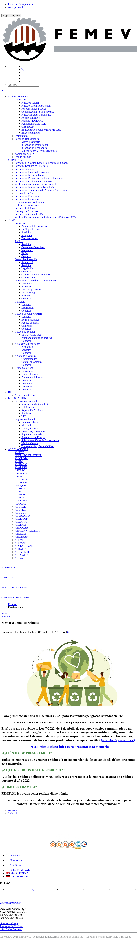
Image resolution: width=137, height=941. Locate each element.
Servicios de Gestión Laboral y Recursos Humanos (41, 162)
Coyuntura (27, 383)
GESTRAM (27, 126)
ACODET (20, 512)
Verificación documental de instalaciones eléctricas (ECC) (45, 217)
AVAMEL (20, 494)
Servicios (26, 232)
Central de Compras (31, 361)
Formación (20, 223)
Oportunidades (29, 358)
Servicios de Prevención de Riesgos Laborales (39, 178)
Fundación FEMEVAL (33, 123)
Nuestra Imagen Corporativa (36, 114)
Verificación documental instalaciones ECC (37, 184)
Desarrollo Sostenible (26, 259)
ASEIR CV (21, 473)
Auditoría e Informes (32, 377)
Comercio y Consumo (33, 431)
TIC (23, 416)
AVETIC (19, 452)
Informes (26, 295)
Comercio (20, 301)
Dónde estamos (23, 156)
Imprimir (6, 616)
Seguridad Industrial (32, 434)
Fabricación (27, 407)
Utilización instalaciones (27, 205)
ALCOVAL (21, 500)
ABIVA (19, 557)
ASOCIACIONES (18, 449)
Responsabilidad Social (33, 108)
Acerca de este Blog (25, 395)
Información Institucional (34, 144)
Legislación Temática (26, 419)
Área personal (15, 7)
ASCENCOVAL (24, 545)
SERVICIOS (15, 159)
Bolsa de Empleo (30, 319)
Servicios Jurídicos (24, 168)
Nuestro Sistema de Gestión (36, 105)
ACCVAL (20, 506)
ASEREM (20, 533)
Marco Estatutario (30, 141)
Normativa (27, 250)
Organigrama (22, 135)
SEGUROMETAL (31, 334)
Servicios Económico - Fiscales (31, 165)
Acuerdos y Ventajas (25, 355)
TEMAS (12, 220)
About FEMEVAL (20, 873)
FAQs (24, 253)
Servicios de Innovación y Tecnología (34, 187)
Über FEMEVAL (19, 876)
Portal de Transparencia (20, 4)
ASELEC (20, 470)
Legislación (27, 268)
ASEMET (20, 539)
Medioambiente (29, 443)
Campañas (26, 325)
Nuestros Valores (30, 102)
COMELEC (21, 488)
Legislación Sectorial (26, 401)
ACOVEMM (22, 551)
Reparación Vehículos (32, 410)
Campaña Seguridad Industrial (37, 274)
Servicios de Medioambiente (30, 175)
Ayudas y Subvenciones (27, 343)
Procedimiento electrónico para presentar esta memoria (68, 746)
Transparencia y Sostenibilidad (37, 446)
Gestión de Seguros (25, 193)
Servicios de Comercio (27, 199)
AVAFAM (20, 524)
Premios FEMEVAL (32, 120)
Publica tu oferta (30, 322)
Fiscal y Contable (30, 374)
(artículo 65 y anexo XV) (118, 740)
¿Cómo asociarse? (24, 153)
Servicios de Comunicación (29, 214)
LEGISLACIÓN (17, 398)
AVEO (18, 491)
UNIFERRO (21, 482)
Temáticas (15, 865)
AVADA (19, 497)
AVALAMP (21, 518)
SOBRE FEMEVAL (19, 96)
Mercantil (26, 425)
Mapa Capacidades (31, 289)
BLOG (12, 392)
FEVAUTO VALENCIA (28, 455)
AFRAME (20, 548)
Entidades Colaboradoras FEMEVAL (41, 129)
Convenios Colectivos (33, 247)
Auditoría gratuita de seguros (36, 337)
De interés (26, 283)
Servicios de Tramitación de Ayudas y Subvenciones (42, 190)
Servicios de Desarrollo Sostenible (33, 172)
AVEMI (19, 461)
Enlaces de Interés (30, 132)
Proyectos (26, 286)
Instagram (26, 235)
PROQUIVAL (22, 485)
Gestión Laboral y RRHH (28, 313)
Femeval (12, 604)
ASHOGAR (21, 527)
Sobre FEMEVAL (20, 870)
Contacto (26, 256)
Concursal (26, 380)
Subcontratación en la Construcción (40, 440)
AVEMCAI (21, 464)
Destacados (27, 370)
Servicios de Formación (27, 196)
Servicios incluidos (25, 208)
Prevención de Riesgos (33, 437)
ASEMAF (20, 542)
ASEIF (18, 476)
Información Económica (34, 147)
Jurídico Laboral (30, 422)
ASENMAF (21, 536)
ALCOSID (21, 503)
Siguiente (13, 813)
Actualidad (27, 262)
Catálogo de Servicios (26, 211)
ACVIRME (21, 479)
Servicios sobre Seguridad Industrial (34, 181)
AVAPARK (21, 467)
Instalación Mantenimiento (35, 404)
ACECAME (21, 554)
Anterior (12, 810)
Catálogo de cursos (31, 229)
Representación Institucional (29, 202)
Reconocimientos (30, 117)
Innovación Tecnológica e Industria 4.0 (35, 280)
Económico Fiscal (24, 367)
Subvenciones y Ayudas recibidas (39, 150)
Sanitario (26, 413)
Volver (4, 613)
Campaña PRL (29, 277)
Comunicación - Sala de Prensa (37, 111)
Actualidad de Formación (34, 226)
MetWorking (28, 292)
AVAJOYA (21, 521)
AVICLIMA (21, 458)
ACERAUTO (22, 515)
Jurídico (19, 241)
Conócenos (21, 99)
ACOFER (20, 509)
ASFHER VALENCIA (27, 530)
